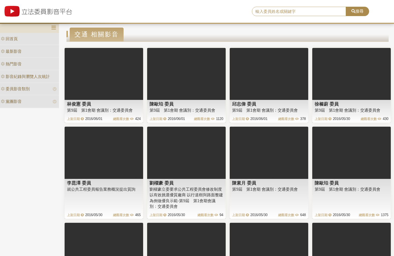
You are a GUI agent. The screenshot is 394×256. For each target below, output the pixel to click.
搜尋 (359, 11)
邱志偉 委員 (244, 103)
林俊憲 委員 (79, 103)
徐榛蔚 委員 (327, 103)
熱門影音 (14, 64)
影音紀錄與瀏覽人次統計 (28, 76)
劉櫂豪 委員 (162, 182)
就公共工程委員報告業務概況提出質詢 (101, 189)
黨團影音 (14, 101)
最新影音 (14, 51)
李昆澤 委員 (79, 182)
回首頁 (12, 38)
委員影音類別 (18, 88)
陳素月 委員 (244, 182)
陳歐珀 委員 (162, 103)
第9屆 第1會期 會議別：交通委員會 (100, 110)
